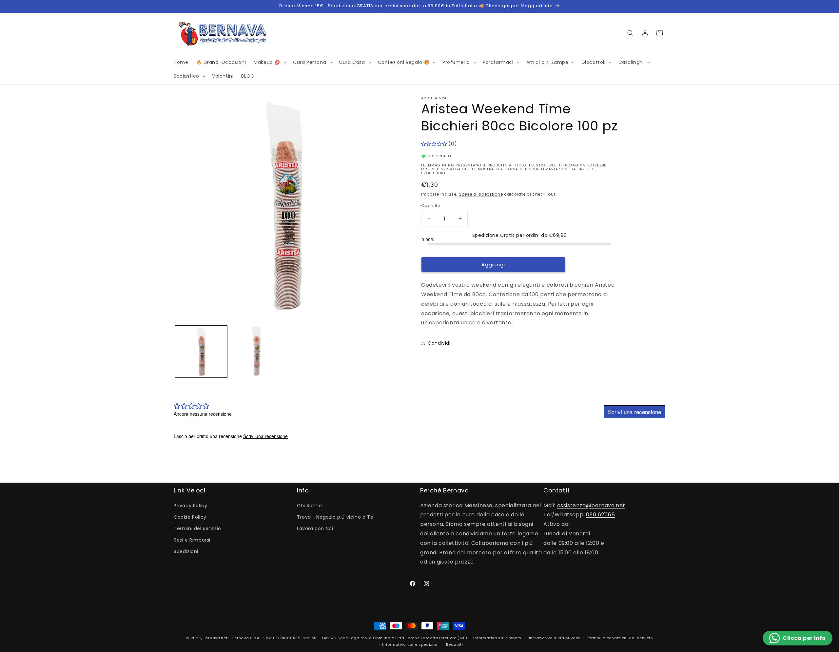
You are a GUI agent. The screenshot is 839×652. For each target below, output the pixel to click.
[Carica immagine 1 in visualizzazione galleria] (201, 351)
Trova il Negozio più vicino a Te (335, 517)
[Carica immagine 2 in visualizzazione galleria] (256, 351)
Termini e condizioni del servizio (620, 638)
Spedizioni (186, 551)
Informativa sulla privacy (555, 638)
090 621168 (600, 514)
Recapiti (454, 644)
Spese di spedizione (481, 194)
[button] (269, 62)
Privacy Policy (190, 505)
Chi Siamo (309, 505)
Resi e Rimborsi (192, 540)
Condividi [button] (439, 342)
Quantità (430, 205)
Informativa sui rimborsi (498, 638)
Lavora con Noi (315, 528)
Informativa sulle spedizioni (411, 644)
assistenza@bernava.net (591, 505)
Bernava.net (216, 638)
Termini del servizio (197, 528)
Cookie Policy (190, 517)
